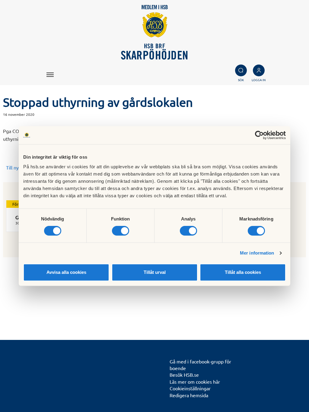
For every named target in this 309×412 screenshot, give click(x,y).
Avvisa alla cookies (66, 272)
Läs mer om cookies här (195, 382)
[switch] (120, 231)
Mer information (257, 252)
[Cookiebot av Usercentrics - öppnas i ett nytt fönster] (259, 135)
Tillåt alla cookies (243, 272)
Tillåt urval (155, 272)
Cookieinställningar (190, 388)
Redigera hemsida (189, 395)
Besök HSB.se (184, 375)
